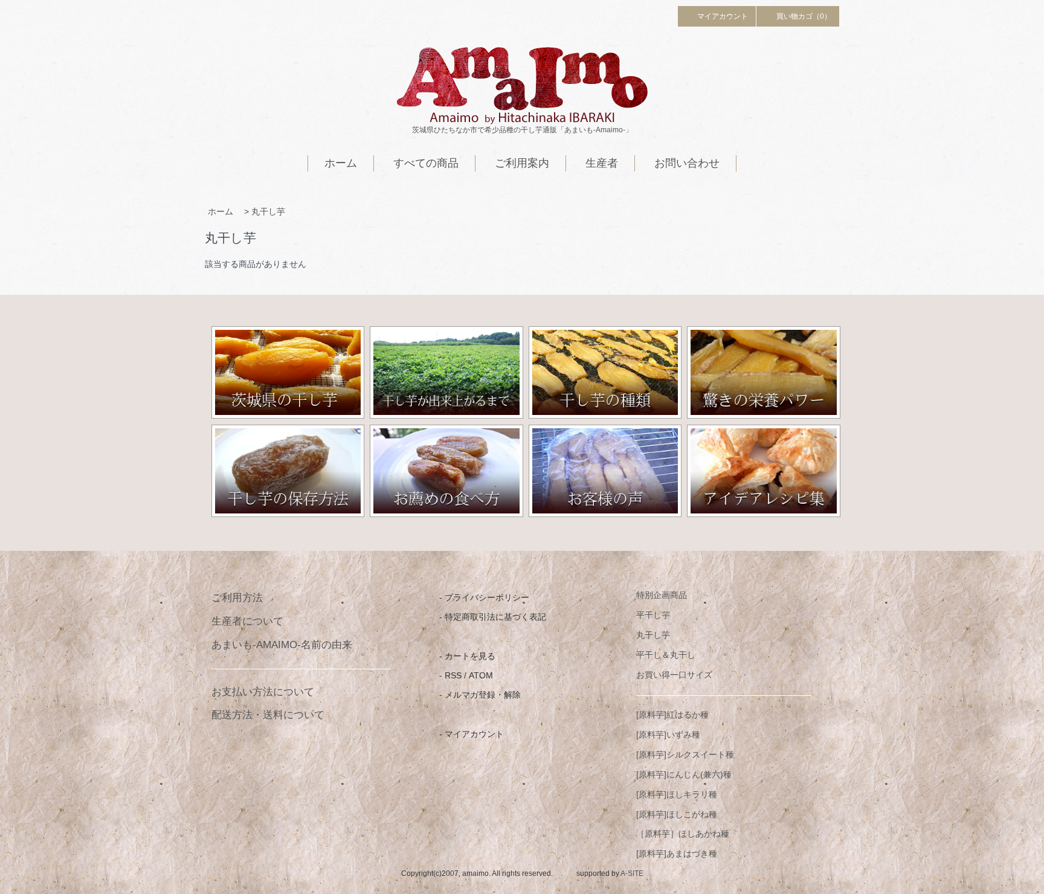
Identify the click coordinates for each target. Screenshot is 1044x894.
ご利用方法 (237, 597)
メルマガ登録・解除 (483, 694)
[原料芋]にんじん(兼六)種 (684, 774)
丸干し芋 (268, 211)
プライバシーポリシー (487, 597)
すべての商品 (426, 163)
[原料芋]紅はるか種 (672, 714)
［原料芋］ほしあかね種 (682, 833)
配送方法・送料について (267, 715)
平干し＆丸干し (665, 655)
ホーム (340, 163)
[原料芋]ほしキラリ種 (676, 794)
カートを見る (470, 656)
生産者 (601, 163)
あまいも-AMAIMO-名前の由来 (281, 645)
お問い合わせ (687, 163)
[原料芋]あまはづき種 (676, 853)
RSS (453, 675)
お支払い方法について (262, 692)
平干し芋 (653, 615)
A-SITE (631, 873)
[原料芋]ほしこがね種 (676, 814)
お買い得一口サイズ (674, 675)
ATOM (481, 675)
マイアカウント (722, 16)
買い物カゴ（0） (803, 16)
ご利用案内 (522, 163)
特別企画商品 (661, 595)
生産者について (247, 621)
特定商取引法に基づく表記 (495, 617)
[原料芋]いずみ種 (668, 734)
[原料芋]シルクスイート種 (685, 754)
